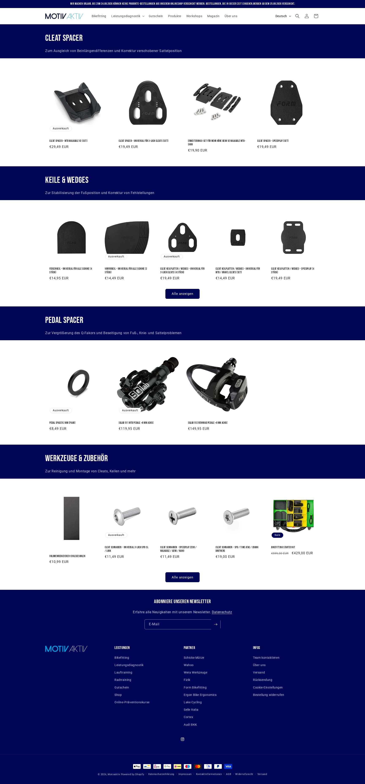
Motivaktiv (114, 774)
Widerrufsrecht (244, 774)
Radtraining (122, 680)
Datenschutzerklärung (161, 774)
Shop (118, 695)
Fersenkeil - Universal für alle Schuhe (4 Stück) (70, 270)
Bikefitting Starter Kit (283, 547)
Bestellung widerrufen (268, 695)
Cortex (188, 717)
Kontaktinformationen (209, 774)
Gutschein (121, 687)
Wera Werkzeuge (195, 672)
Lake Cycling (193, 702)
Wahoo (189, 665)
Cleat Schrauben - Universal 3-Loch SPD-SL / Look (126, 549)
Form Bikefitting (195, 687)
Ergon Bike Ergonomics (200, 695)
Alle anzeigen (182, 294)
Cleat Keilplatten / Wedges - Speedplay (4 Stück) (292, 270)
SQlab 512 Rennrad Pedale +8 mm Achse (208, 423)
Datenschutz (222, 612)
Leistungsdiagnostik (128, 665)
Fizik (187, 680)
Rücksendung (262, 680)
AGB (228, 774)
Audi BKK (190, 724)
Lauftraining (123, 672)
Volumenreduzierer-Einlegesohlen (67, 556)
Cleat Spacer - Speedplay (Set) (273, 141)
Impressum (185, 774)
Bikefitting (121, 657)
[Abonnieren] (215, 624)
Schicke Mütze (194, 657)
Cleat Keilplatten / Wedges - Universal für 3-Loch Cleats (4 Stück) (182, 270)
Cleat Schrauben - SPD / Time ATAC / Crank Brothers (237, 549)
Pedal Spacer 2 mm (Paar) (62, 423)
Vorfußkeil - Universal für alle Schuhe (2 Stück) (126, 270)
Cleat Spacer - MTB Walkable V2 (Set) (68, 141)
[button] (127, 16)
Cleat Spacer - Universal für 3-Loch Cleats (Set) (144, 141)
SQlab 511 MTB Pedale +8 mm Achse (136, 423)
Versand (259, 672)
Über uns (259, 665)
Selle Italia (191, 709)
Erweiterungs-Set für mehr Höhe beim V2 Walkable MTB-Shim (216, 142)
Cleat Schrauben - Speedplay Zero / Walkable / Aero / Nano (178, 549)
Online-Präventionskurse (132, 702)
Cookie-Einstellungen (268, 687)
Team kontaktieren (266, 657)
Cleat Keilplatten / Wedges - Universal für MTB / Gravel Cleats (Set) (238, 270)
